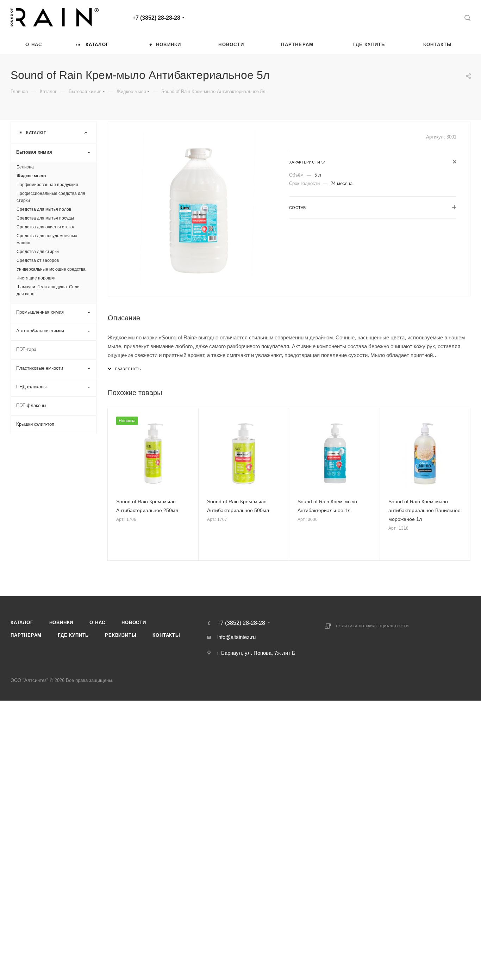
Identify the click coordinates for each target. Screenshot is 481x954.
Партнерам (26, 635)
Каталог (22, 622)
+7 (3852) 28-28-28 (156, 18)
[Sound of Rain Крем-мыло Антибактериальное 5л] (198, 208)
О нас (97, 622)
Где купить (73, 635)
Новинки (61, 622)
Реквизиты (120, 635)
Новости (133, 622)
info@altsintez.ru (236, 637)
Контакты (166, 635)
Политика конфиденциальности (372, 626)
